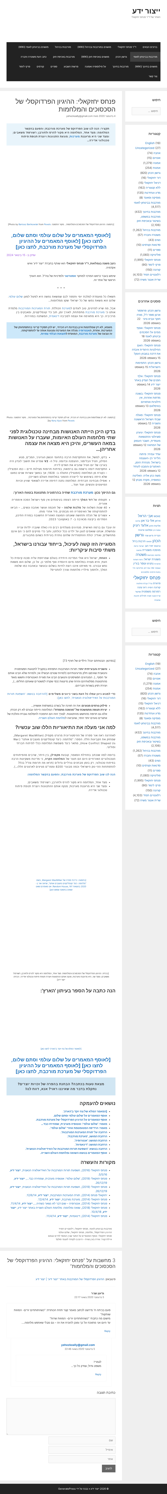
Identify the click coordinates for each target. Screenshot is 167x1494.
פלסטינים (145, 572)
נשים (157, 240)
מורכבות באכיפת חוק (64, 56)
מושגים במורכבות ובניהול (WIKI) (94, 47)
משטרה (141, 555)
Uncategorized (144, 148)
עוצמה (157, 568)
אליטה (137, 521)
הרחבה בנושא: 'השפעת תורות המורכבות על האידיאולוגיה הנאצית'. (66, 1148)
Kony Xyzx (57, 420)
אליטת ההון (154, 525)
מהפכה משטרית (151, 550)
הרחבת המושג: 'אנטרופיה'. (90, 1140)
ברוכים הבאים (150, 47)
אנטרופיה (84, 330)
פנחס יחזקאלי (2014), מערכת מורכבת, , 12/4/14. (72, 1199)
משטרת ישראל (152, 559)
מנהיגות (150, 555)
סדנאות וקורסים (151, 244)
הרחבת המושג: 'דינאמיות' (91, 1144)
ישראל (141, 546)
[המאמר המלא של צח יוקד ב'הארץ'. (85, 1111)
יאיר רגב (149, 545)
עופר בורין (139, 563)
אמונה (156, 163)
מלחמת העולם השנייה (52, 718)
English (150, 143)
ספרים (54, 66)
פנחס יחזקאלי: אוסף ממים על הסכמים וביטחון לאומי (148, 332)
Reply (107, 1331)
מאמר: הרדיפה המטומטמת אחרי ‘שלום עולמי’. (78, 1128)
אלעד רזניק (140, 525)
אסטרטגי (70, 276)
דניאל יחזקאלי (152, 182)
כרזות (136, 546)
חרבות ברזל (139, 541)
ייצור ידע (146, 10)
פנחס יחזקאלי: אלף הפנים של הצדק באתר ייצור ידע (147, 380)
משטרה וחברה (152, 234)
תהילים (143, 595)
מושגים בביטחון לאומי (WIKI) (33, 47)
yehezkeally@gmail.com (78, 1345)
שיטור (138, 591)
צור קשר (153, 76)
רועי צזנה (142, 587)
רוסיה (150, 587)
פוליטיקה (155, 254)
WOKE (157, 516)
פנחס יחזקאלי (81, 1228)
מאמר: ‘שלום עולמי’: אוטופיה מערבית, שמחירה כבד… (74, 1124)
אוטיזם (156, 158)
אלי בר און (147, 520)
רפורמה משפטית (151, 591)
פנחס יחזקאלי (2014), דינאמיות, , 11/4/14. (76, 1216)
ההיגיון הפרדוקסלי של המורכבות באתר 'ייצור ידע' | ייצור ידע (70, 1279)
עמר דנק (147, 568)
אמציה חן (156, 530)
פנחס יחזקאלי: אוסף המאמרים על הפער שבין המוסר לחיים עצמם (80, 1235)
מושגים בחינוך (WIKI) (146, 66)
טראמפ (157, 546)
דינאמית (54, 316)
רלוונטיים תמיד (66, 1228)
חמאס (149, 541)
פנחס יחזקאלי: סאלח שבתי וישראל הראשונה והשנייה (147, 419)
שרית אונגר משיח (150, 279)
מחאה (139, 550)
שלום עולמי (16, 296)
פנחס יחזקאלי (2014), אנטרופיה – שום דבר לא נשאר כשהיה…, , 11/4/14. (58, 1203)
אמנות (156, 167)
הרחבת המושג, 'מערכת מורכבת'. (87, 1136)
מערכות (75, 136)
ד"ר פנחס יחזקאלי (127, 47)
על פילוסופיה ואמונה (95, 66)
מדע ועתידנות (152, 192)
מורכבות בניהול (63, 47)
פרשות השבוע (71, 66)
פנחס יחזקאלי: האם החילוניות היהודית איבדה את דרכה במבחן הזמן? (146, 349)
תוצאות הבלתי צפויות (53, 333)
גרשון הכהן (121, 56)
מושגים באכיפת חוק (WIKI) (95, 56)
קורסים (40, 66)
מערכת (66, 308)
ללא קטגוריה (153, 187)
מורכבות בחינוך (121, 66)
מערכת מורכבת (95, 312)
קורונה (156, 269)
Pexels (47, 224)
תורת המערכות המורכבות (34, 308)
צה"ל (150, 583)
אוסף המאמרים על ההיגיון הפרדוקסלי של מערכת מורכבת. (71, 1119)
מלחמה (89, 1232)
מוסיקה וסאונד (152, 197)
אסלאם (148, 530)
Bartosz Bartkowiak (28, 224)
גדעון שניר (148, 535)
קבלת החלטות (142, 584)
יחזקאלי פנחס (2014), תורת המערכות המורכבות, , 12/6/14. (66, 1195)
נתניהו (150, 563)
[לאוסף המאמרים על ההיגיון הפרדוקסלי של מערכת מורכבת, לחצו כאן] (60, 244)
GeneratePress (67, 1488)
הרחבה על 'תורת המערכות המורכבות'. (84, 1132)
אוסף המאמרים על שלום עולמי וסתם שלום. (80, 1115)
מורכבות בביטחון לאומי (145, 56)
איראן (157, 520)
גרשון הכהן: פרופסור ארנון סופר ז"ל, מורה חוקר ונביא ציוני (148, 314)
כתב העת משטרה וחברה (33, 56)
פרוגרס (156, 583)
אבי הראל (145, 516)
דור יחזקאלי (153, 177)
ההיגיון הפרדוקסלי (103, 1232)
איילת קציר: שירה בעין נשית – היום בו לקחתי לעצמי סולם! (84, 1239)
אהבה (156, 153)
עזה (152, 568)
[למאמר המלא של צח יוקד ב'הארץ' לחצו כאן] (61, 1048)
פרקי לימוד (24, 66)
